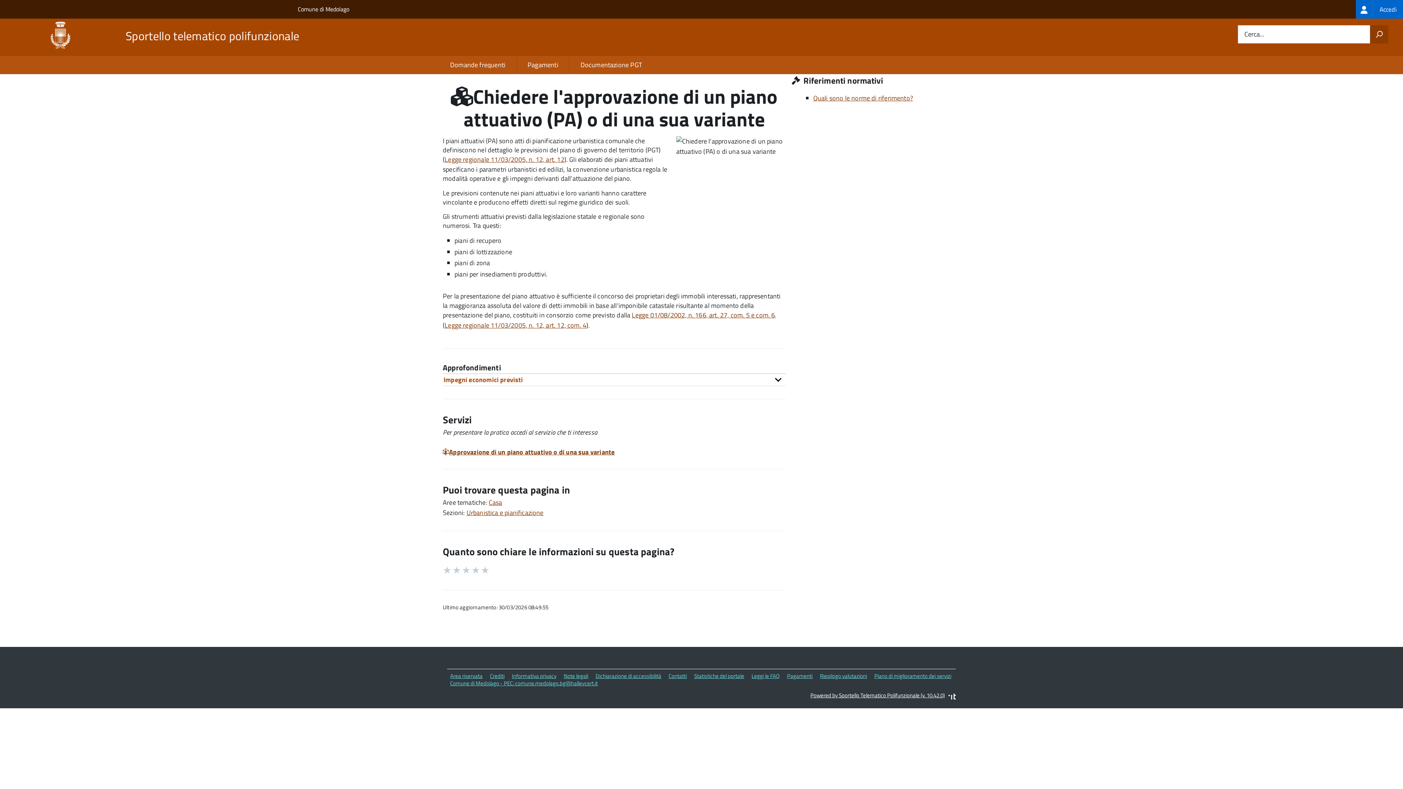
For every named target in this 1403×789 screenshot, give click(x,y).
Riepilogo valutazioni (843, 676)
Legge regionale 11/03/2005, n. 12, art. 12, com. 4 (515, 325)
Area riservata (466, 676)
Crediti (497, 676)
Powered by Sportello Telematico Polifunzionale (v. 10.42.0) (877, 695)
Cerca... (1254, 34)
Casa (495, 502)
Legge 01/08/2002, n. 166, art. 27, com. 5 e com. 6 (703, 315)
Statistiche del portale (719, 676)
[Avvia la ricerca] (1379, 34)
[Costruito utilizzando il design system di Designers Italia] (952, 697)
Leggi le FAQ (766, 676)
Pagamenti (543, 65)
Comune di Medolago (323, 9)
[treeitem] (1379, 9)
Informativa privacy (534, 676)
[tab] (614, 380)
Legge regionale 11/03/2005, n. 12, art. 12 (504, 159)
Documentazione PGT (611, 65)
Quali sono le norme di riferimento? (863, 98)
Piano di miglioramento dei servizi (912, 676)
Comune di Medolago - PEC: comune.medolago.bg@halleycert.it (524, 683)
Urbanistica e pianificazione (505, 513)
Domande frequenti (477, 65)
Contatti (678, 676)
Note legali (576, 676)
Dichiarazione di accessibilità (628, 676)
